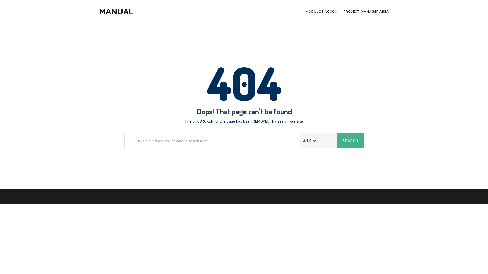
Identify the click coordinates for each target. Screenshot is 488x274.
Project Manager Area (366, 11)
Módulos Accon (322, 11)
